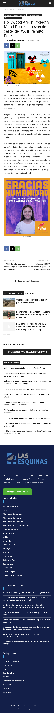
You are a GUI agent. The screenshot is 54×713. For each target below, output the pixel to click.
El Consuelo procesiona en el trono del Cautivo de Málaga (27, 418)
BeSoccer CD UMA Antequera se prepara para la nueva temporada (39, 266)
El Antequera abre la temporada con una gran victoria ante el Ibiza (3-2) (27, 424)
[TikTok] (30, 709)
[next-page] (8, 335)
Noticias (21, 9)
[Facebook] (6, 45)
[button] (4, 3)
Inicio (4, 9)
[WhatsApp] (17, 45)
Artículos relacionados (13, 293)
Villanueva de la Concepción (13, 18)
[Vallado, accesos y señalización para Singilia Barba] (9, 302)
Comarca (22, 15)
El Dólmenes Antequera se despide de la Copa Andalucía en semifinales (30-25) (27, 432)
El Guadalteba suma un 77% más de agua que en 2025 (25, 389)
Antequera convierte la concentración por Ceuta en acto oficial (26, 395)
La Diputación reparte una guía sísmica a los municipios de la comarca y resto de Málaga (31, 327)
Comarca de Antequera (34, 15)
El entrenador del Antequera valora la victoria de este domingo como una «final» (33, 315)
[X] (12, 45)
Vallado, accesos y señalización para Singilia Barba (24, 368)
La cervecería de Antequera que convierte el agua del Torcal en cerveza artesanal (25, 403)
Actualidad (12, 9)
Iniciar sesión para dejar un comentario (27, 352)
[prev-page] (4, 335)
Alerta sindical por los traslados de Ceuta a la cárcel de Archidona (26, 411)
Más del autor (30, 293)
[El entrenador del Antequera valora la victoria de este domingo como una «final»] (9, 314)
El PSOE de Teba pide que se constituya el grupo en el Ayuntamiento (15, 266)
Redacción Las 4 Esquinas (15, 40)
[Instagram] (24, 709)
